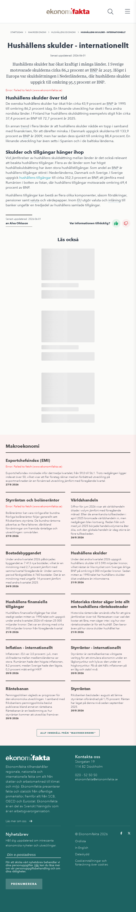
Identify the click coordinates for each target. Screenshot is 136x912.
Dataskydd (82, 854)
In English (81, 848)
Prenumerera (24, 884)
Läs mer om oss (16, 821)
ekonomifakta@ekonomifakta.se (96, 779)
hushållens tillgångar (35, 178)
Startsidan (16, 32)
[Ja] (116, 223)
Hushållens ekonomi (63, 32)
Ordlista (80, 841)
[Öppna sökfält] (110, 11)
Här (36, 865)
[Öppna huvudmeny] (127, 11)
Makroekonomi (37, 32)
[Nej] (126, 223)
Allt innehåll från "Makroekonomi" (68, 733)
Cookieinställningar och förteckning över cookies (91, 862)
